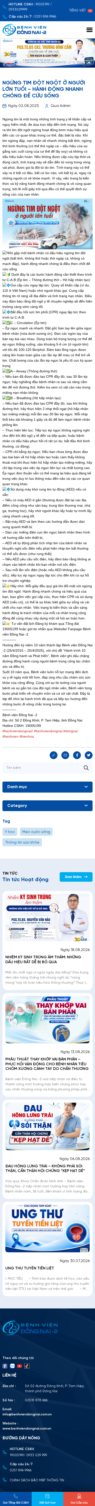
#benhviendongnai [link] (48, 731)
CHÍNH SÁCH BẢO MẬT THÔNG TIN (37, 1480)
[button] (6, 62)
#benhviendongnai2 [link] (17, 731)
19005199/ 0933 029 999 (28, 1455)
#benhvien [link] (10, 736)
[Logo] (47, 1328)
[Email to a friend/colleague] (65, 755)
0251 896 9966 (45, 17)
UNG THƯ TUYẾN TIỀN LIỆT (29, 1268)
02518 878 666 (36, 1400)
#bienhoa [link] (26, 736)
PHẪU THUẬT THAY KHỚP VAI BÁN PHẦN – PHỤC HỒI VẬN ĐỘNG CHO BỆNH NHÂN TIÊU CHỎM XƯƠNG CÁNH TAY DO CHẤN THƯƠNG (47, 1064)
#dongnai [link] (70, 731)
